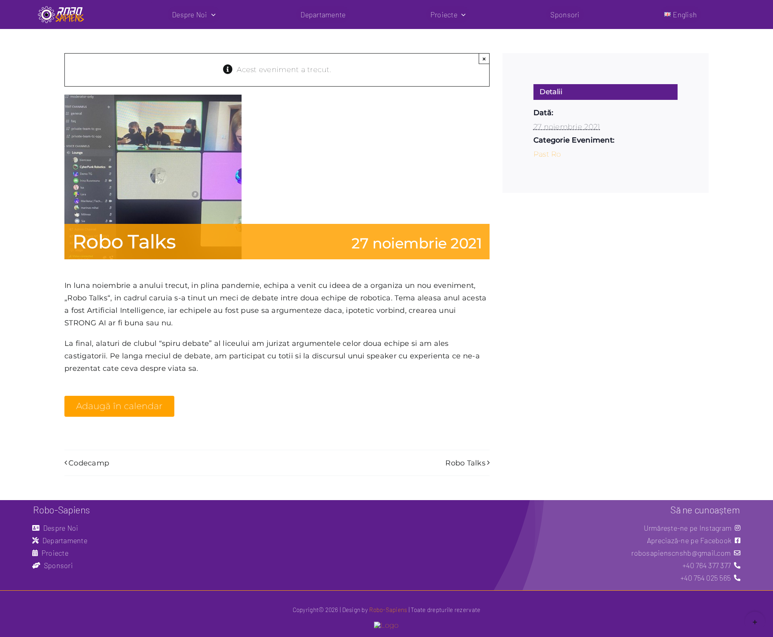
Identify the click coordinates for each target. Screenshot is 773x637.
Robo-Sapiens (388, 609)
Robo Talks (465, 463)
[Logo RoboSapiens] (386, 625)
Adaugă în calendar (119, 406)
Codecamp (88, 463)
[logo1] (61, 8)
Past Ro (547, 154)
